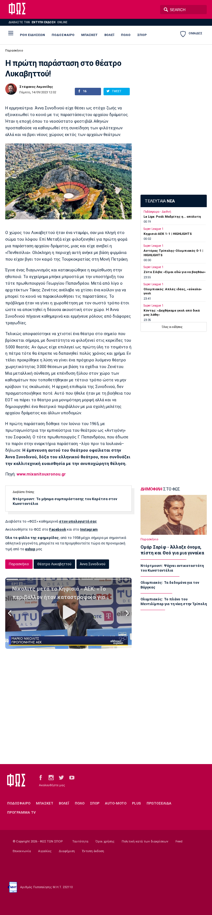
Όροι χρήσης (105, 841)
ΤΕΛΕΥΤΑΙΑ (159, 201)
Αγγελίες (45, 851)
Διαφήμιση (67, 851)
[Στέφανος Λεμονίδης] (11, 89)
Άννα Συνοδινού (92, 564)
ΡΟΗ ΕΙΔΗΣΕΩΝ (32, 35)
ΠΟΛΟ (126, 35)
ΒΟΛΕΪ (109, 35)
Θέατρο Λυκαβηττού (54, 564)
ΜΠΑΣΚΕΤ (89, 35)
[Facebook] (40, 777)
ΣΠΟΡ (142, 35)
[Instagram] (51, 777)
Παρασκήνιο (14, 50)
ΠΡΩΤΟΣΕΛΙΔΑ (159, 803)
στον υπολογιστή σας (78, 521)
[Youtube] (71, 777)
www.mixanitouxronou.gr (41, 474)
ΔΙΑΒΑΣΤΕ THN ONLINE (38, 22)
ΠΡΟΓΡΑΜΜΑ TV (21, 812)
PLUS (136, 803)
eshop (30, 549)
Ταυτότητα (80, 841)
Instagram (89, 529)
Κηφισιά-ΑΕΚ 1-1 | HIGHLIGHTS (168, 234)
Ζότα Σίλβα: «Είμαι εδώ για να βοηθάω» (175, 272)
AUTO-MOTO (115, 803)
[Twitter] (61, 777)
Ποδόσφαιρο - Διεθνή (157, 212)
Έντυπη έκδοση (93, 851)
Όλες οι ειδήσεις (172, 327)
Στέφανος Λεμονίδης (36, 87)
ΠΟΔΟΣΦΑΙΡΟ (63, 35)
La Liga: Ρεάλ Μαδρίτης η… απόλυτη (172, 217)
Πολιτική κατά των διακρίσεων (145, 841)
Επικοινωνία (22, 851)
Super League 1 (153, 229)
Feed (179, 841)
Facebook (57, 529)
